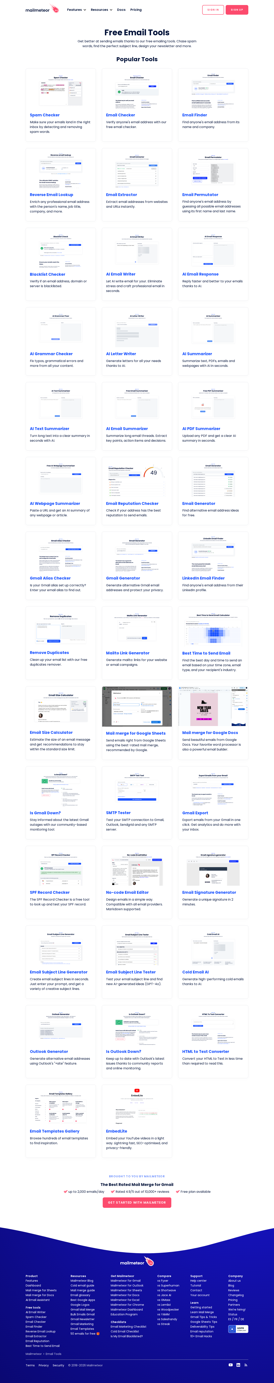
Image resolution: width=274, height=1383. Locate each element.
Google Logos (80, 1305)
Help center (198, 1281)
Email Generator (198, 503)
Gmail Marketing (82, 1324)
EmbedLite (116, 1131)
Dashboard (33, 1285)
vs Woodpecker (168, 1310)
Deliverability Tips (202, 1327)
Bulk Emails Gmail (83, 1314)
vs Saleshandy (167, 1319)
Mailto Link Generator (127, 653)
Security (58, 1365)
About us (234, 1281)
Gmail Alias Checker (50, 578)
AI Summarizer (197, 354)
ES (229, 1319)
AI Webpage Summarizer (55, 503)
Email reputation (201, 1331)
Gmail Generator (123, 578)
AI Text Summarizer (49, 428)
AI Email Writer (120, 274)
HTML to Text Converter (205, 1051)
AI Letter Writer (121, 354)
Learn (194, 1303)
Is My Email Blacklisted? (127, 1336)
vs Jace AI (164, 1295)
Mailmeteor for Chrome (127, 1305)
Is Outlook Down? (123, 1051)
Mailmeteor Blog (82, 1281)
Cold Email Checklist (125, 1331)
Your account (200, 1295)
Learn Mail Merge (202, 1312)
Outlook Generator (49, 1051)
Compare (164, 1276)
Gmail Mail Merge (83, 1310)
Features (32, 1281)
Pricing (136, 9)
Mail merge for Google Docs (210, 732)
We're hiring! (237, 1310)
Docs (121, 9)
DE (242, 1319)
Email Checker (120, 115)
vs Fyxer (162, 1281)
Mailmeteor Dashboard (127, 1310)
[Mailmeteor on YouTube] (231, 1365)
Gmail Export (195, 813)
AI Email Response (200, 274)
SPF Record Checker (50, 892)
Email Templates (82, 1329)
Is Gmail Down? (45, 813)
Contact (196, 1290)
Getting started (201, 1307)
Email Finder (194, 115)
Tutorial (195, 1285)
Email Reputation (37, 1341)
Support (196, 1276)
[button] (76, 9)
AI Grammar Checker (51, 354)
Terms (30, 1365)
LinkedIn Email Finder (203, 578)
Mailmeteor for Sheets (126, 1290)
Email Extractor (121, 194)
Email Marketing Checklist (128, 1327)
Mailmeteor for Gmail (126, 1281)
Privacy (44, 1365)
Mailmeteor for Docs (125, 1295)
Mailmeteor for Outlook (127, 1285)
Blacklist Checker (47, 274)
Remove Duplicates (49, 652)
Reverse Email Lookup (51, 194)
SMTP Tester (118, 813)
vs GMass (163, 1300)
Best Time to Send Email (206, 653)
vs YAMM (163, 1314)
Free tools (33, 1308)
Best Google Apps (83, 1300)
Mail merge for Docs (40, 1295)
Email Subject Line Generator (58, 972)
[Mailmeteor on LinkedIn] (238, 1365)
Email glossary (80, 1295)
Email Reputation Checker (132, 503)
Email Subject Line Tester (131, 972)
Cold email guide (82, 1285)
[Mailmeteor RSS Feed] (246, 1365)
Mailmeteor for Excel (125, 1300)
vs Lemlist (164, 1305)
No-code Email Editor (127, 892)
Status (232, 1314)
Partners (234, 1305)
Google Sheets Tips (203, 1322)
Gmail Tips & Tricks (203, 1317)
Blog (231, 1285)
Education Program (124, 1314)
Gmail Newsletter (82, 1319)
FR (235, 1319)
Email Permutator (200, 194)
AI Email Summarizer (127, 428)
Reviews (233, 1290)
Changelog (236, 1295)
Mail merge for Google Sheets (136, 733)
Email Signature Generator (209, 892)
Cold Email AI (195, 972)
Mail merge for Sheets (41, 1290)
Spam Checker (45, 115)
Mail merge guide (83, 1290)
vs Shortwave (166, 1290)
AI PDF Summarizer (201, 428)
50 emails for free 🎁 (85, 1334)
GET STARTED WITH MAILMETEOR (137, 1202)
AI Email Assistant (38, 1300)
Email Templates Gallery (54, 1131)
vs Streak (163, 1324)
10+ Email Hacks (201, 1336)
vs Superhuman (168, 1285)
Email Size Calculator (51, 732)
